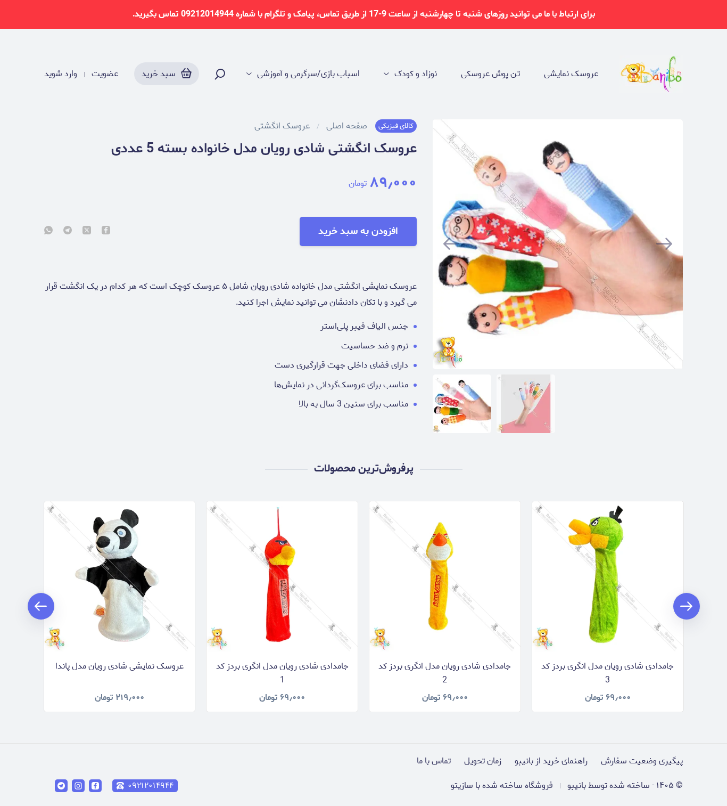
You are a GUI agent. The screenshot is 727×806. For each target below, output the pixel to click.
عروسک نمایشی (571, 74)
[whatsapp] (48, 231)
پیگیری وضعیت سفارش (642, 761)
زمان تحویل (482, 761)
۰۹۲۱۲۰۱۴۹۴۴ (151, 785)
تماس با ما (434, 761)
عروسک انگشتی (282, 126)
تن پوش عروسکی (490, 74)
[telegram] (67, 231)
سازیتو (462, 785)
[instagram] (78, 785)
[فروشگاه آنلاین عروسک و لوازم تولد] (651, 74)
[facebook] (106, 231)
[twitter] (86, 231)
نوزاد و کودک (415, 74)
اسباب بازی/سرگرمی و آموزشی (308, 74)
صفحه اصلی (346, 126)
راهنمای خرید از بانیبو (551, 761)
